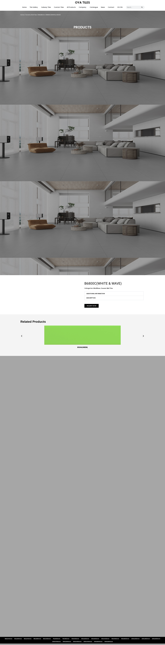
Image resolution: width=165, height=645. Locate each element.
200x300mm (156, 639)
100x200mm (85, 639)
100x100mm (75, 639)
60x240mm (28, 639)
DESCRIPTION (90, 298)
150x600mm (125, 639)
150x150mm (115, 639)
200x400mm (56, 642)
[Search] (142, 7)
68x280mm (41, 15)
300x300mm (67, 642)
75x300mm (56, 639)
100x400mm (105, 639)
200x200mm (135, 639)
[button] (114, 293)
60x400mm (47, 639)
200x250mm (146, 639)
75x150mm (65, 639)
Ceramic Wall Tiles (31, 15)
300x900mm (108, 642)
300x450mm (77, 642)
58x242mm (8, 639)
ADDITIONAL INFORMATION (95, 294)
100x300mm (95, 639)
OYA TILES (82, 2)
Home (22, 15)
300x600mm (98, 642)
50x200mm (18, 639)
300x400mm (88, 642)
